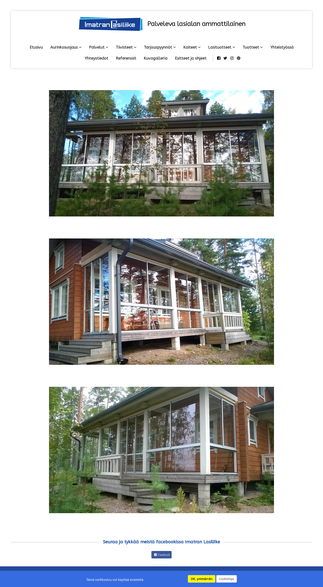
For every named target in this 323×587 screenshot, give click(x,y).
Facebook (164, 555)
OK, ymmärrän (201, 579)
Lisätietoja (226, 579)
